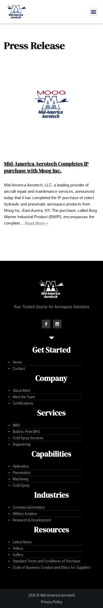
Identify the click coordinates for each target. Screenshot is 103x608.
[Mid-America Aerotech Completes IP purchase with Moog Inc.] (51, 107)
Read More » (36, 223)
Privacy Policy (51, 602)
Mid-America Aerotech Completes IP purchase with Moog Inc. (46, 167)
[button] (93, 11)
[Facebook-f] (46, 324)
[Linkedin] (57, 324)
